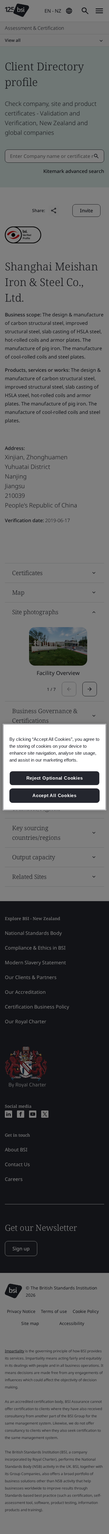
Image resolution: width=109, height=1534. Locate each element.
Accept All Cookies (54, 795)
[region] (54, 767)
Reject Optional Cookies (54, 778)
